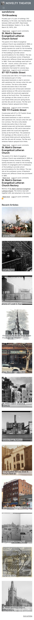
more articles (27, 616)
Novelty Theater (18, 3)
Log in (13, 31)
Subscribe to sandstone (2, 198)
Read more (6, 31)
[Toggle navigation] (3, 8)
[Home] (3, 3)
